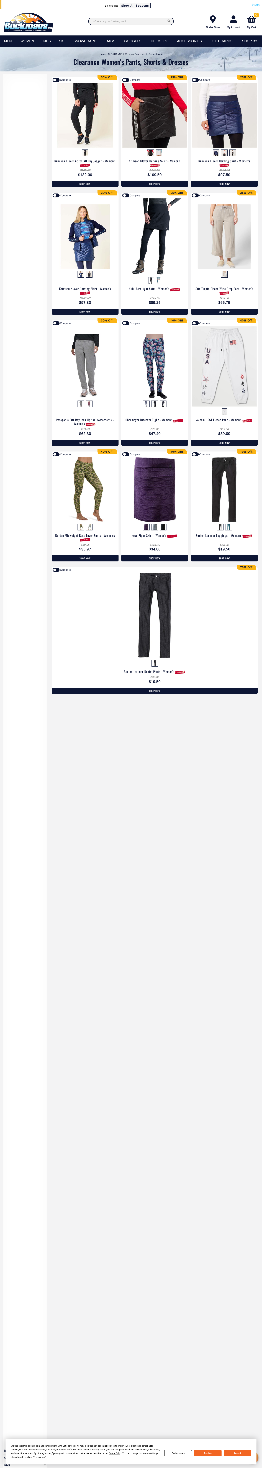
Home (103, 54)
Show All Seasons (135, 5)
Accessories (189, 41)
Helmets (159, 41)
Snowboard (84, 41)
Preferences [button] (39, 1457)
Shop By (249, 41)
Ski (62, 41)
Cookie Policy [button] (115, 1453)
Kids (47, 41)
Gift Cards (222, 41)
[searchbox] (169, 21)
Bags (110, 41)
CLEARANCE (115, 54)
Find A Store (213, 27)
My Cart (252, 21)
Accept (237, 1453)
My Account (233, 27)
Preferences (178, 1453)
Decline (208, 1453)
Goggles (133, 41)
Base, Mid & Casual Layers (149, 54)
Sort (257, 4)
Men (8, 41)
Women (27, 41)
